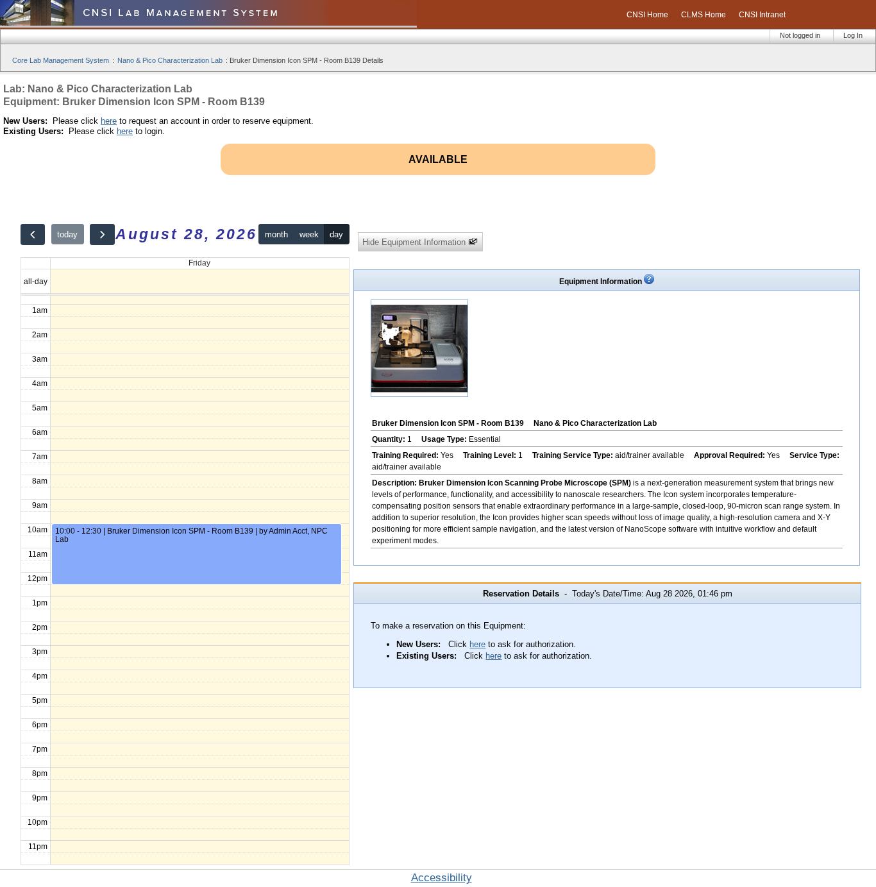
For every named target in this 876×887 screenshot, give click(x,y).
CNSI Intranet (762, 14)
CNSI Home (647, 14)
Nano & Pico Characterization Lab (170, 60)
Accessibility (441, 878)
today (67, 234)
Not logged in (800, 35)
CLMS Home (703, 14)
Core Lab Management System (60, 60)
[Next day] (102, 234)
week (309, 234)
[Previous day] (33, 234)
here (109, 121)
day (336, 234)
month (276, 234)
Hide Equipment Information (415, 242)
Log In (853, 35)
